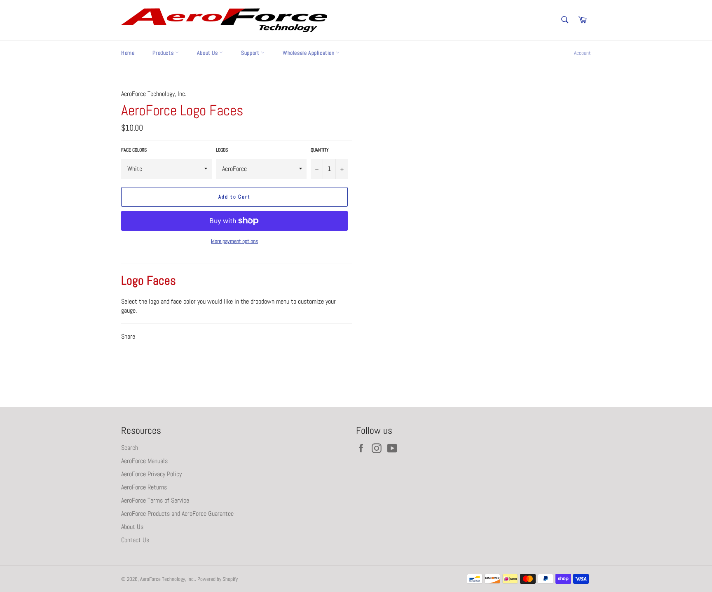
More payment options (234, 241)
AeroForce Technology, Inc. (167, 579)
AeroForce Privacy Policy (151, 474)
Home (127, 52)
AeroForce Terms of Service (155, 500)
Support (251, 52)
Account (582, 52)
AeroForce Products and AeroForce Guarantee (177, 513)
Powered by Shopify (217, 579)
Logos (222, 150)
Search (129, 447)
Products (163, 52)
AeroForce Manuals (144, 460)
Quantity (320, 150)
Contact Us (135, 540)
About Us (208, 52)
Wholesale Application (309, 52)
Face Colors (134, 150)
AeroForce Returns (144, 487)
